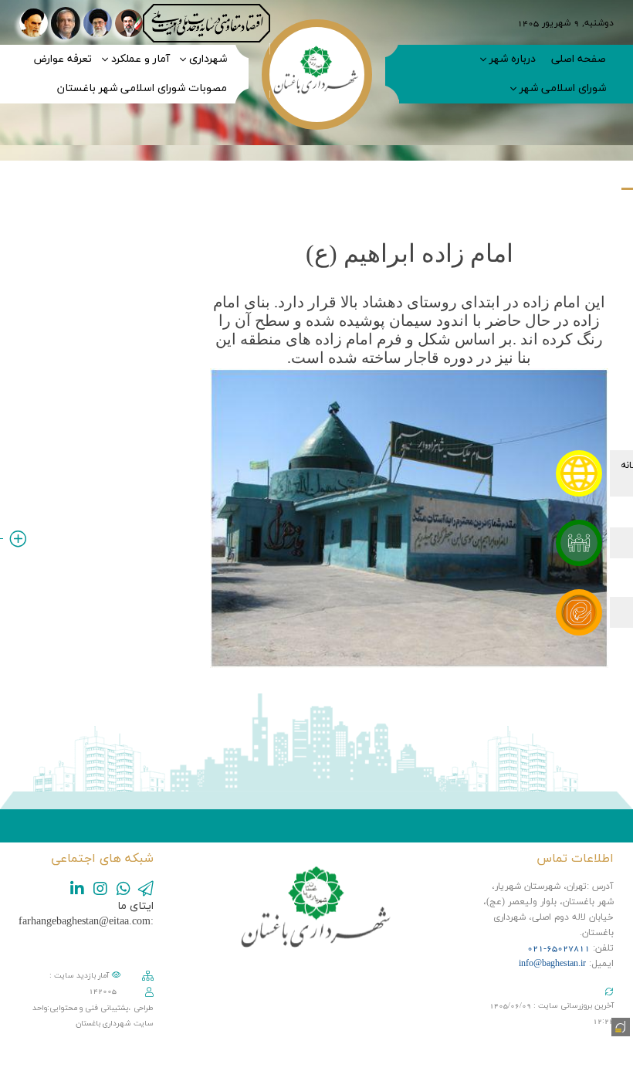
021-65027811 (558, 948)
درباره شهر (512, 59)
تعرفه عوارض (62, 59)
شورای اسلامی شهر (563, 88)
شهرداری (208, 59)
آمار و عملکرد (140, 59)
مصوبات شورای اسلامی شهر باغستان (142, 88)
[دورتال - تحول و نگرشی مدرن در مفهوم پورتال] (619, 1025)
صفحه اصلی (578, 59)
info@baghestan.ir (552, 964)
